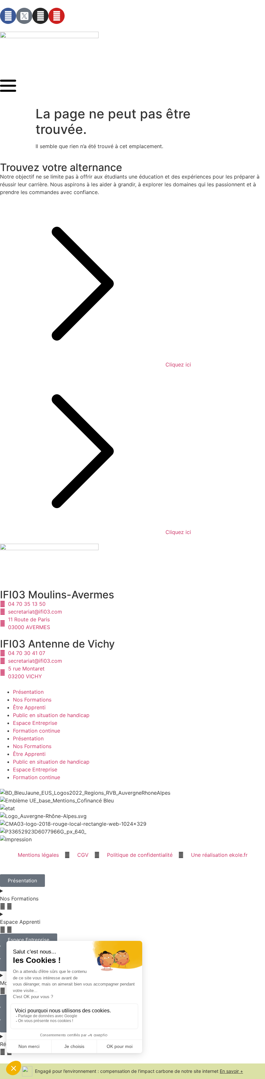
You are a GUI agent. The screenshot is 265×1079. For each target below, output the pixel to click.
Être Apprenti (29, 707)
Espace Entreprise (35, 723)
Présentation (28, 692)
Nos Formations (32, 699)
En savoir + (231, 1071)
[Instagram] (40, 16)
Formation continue (36, 730)
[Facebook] (8, 16)
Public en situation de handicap (51, 715)
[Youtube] (56, 16)
